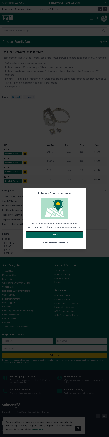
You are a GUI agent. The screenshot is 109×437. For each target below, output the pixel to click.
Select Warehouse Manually (55, 243)
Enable (54, 235)
